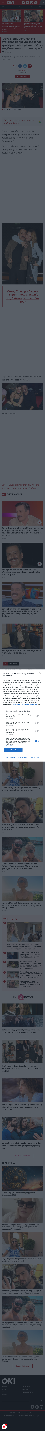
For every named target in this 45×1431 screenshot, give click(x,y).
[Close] (41, 674)
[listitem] (22, 711)
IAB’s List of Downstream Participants (25, 704)
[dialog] (22, 715)
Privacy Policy (34, 757)
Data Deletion (10, 757)
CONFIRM (13, 750)
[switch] (37, 716)
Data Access (22, 757)
